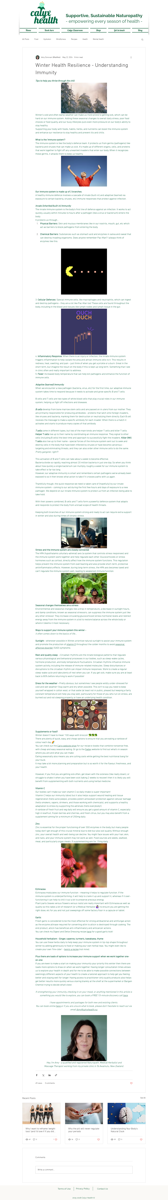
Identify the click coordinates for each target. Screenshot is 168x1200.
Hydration (47, 39)
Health (85, 39)
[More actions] (131, 57)
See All (143, 1098)
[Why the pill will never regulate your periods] (84, 1113)
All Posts (25, 39)
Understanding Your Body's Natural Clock (124, 1130)
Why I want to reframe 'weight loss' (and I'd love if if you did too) (40, 1130)
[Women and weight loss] (41, 1113)
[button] (142, 39)
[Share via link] (56, 1075)
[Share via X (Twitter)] (43, 1075)
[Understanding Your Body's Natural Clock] (127, 1113)
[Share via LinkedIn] (49, 1075)
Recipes (74, 39)
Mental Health (98, 39)
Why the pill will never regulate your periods (83, 1130)
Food (36, 39)
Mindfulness (61, 39)
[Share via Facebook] (36, 1075)
